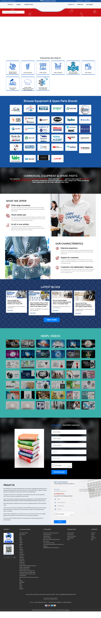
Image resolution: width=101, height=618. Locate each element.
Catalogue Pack (79, 1)
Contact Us (93, 538)
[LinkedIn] (11, 557)
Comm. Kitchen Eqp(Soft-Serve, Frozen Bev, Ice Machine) (27, 89)
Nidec (20, 584)
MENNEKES (21, 582)
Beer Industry (88, 72)
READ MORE (10, 310)
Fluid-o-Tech (22, 564)
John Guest (21, 559)
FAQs (68, 539)
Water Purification (58, 72)
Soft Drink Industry (27, 72)
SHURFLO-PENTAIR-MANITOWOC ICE (27, 565)
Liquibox (21, 549)
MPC (20, 546)
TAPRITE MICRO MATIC (24, 569)
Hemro (20, 587)
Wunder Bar (22, 562)
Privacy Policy (70, 534)
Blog (92, 539)
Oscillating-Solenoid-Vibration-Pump (27, 572)
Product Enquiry (70, 533)
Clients (92, 536)
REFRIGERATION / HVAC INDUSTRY (43, 88)
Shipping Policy (70, 538)
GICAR (20, 539)
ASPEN (20, 542)
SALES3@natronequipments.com (8, 1)
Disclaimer (67, 610)
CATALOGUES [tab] (56, 425)
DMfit (20, 538)
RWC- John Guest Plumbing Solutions (73, 72)
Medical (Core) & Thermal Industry (13, 72)
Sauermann (21, 554)
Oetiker (21, 547)
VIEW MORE (52, 320)
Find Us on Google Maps (50, 598)
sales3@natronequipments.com (60, 491)
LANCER (21, 588)
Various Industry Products (12, 88)
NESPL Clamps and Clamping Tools (27, 570)
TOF (20, 536)
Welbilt (21, 544)
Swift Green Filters (23, 533)
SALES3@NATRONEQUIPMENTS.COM (67, 594)
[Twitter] (8, 557)
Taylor (20, 585)
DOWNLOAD (59, 472)
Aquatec (21, 552)
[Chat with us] (8, 538)
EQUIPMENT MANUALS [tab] (71, 425)
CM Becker (21, 557)
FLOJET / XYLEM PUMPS (24, 567)
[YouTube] (14, 557)
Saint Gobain (22, 534)
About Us (93, 533)
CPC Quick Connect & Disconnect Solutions (28, 577)
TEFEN (20, 580)
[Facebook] (4, 557)
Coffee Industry (43, 72)
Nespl (20, 541)
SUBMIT (60, 522)
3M (20, 579)
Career (92, 534)
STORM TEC (22, 561)
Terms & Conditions (71, 536)
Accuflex (21, 551)
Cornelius (21, 556)
